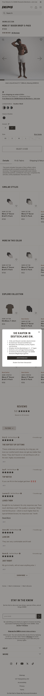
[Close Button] (39, 332)
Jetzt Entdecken (22, 358)
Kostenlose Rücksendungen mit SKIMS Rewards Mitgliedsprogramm (22, 352)
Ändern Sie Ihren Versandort (22, 362)
